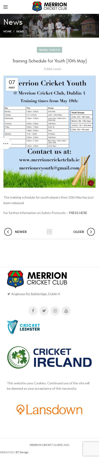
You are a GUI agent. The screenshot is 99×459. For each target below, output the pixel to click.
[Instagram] (55, 310)
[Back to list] (49, 231)
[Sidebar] (6, 143)
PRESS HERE (78, 213)
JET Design (21, 452)
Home (7, 31)
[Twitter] (44, 310)
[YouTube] (66, 310)
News (20, 31)
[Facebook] (33, 310)
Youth (54, 50)
